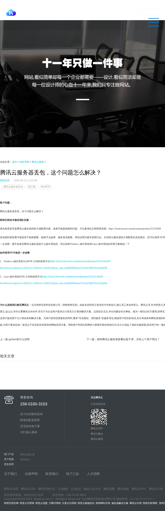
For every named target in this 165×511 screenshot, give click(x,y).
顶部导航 (24, 162)
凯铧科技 (25, 459)
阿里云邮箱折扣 (86, 503)
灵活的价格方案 (30, 426)
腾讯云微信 (97, 433)
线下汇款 (72, 474)
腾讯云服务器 (27, 454)
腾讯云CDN (28, 488)
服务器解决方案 (120, 503)
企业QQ (76, 488)
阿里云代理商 (27, 503)
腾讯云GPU (139, 488)
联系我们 (51, 474)
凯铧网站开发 (103, 503)
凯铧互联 (5, 180)
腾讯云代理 (93, 11)
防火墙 (31, 186)
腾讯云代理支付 (72, 11)
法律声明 (31, 474)
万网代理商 (55, 503)
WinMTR (45, 186)
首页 (14, 162)
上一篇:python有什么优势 (15, 339)
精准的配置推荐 (30, 420)
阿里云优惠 (41, 503)
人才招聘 (93, 474)
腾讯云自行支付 (48, 11)
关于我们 (128, 11)
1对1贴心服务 (28, 432)
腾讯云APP (97, 428)
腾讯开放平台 (46, 488)
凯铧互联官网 (11, 503)
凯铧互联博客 (151, 503)
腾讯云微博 (97, 439)
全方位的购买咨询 (31, 414)
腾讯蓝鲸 (123, 488)
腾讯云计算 (156, 488)
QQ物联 (63, 488)
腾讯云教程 (111, 11)
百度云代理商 (69, 503)
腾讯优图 (109, 488)
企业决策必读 (98, 404)
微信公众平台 (92, 488)
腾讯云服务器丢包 (13, 186)
